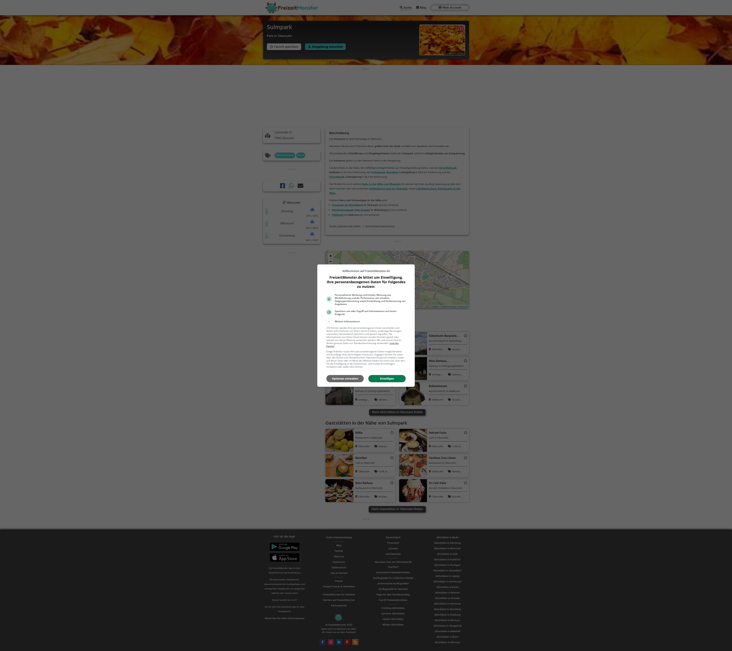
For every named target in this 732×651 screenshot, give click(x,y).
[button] (366, 321)
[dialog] (366, 325)
